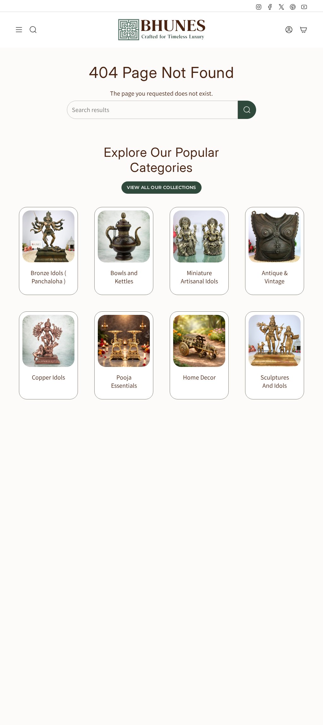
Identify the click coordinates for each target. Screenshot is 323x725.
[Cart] (303, 29)
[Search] (247, 110)
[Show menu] (19, 29)
